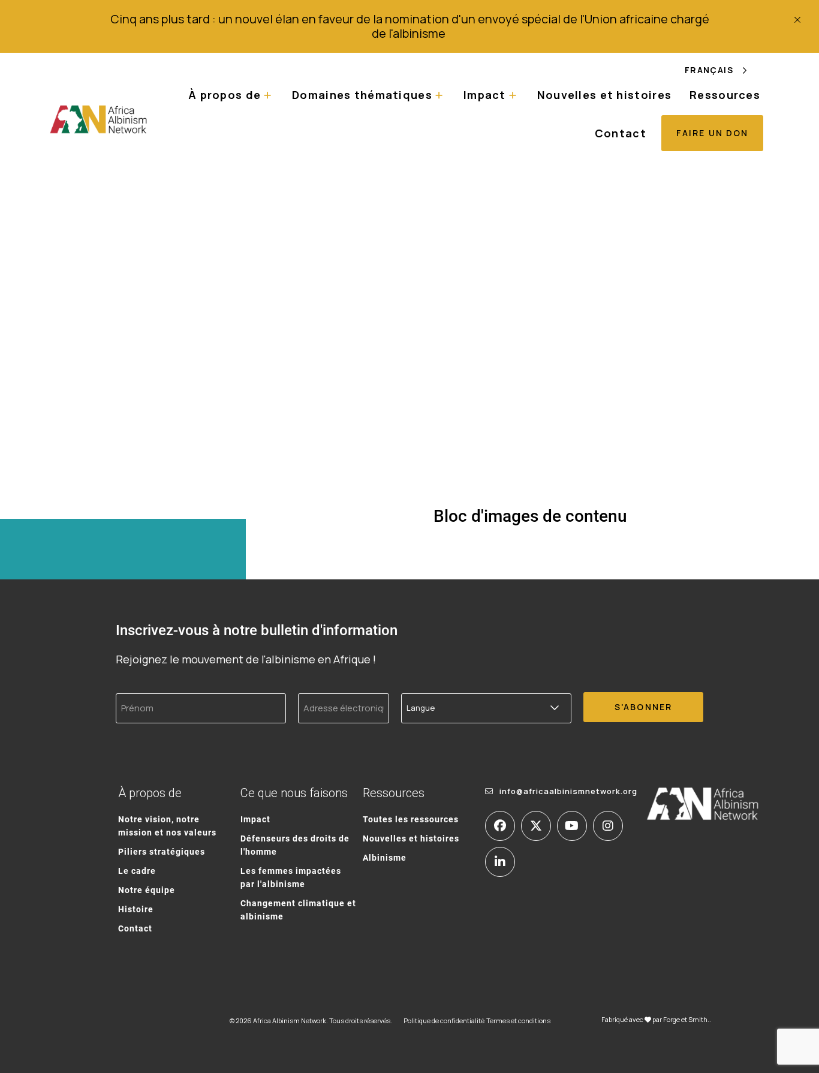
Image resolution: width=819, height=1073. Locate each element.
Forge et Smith (685, 1019)
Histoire (135, 909)
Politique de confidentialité (444, 1020)
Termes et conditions (518, 1020)
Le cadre (137, 870)
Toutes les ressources (411, 819)
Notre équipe (146, 889)
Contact (620, 133)
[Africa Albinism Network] (98, 119)
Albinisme (385, 857)
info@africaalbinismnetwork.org (568, 791)
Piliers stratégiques (161, 851)
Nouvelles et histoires (604, 95)
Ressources (724, 95)
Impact (255, 819)
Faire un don (712, 133)
